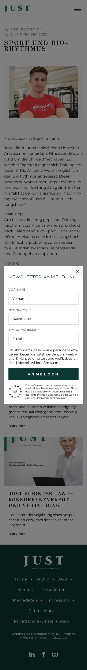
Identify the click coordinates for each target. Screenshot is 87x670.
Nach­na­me (18, 310)
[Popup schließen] (77, 271)
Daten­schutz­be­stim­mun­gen (52, 397)
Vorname (17, 289)
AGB (28, 397)
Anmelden (44, 374)
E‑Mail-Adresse (22, 330)
